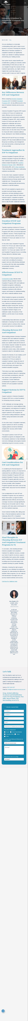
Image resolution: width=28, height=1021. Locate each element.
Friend (18, 734)
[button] (26, 465)
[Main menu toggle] (25, 2)
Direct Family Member (17, 732)
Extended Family (10, 734)
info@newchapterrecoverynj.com (16, 689)
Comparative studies (7, 278)
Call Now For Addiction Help (9, 581)
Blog (10, 40)
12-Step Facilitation (19, 167)
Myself (7, 732)
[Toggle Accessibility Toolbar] (3, 1011)
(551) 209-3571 (11, 687)
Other (7, 736)
